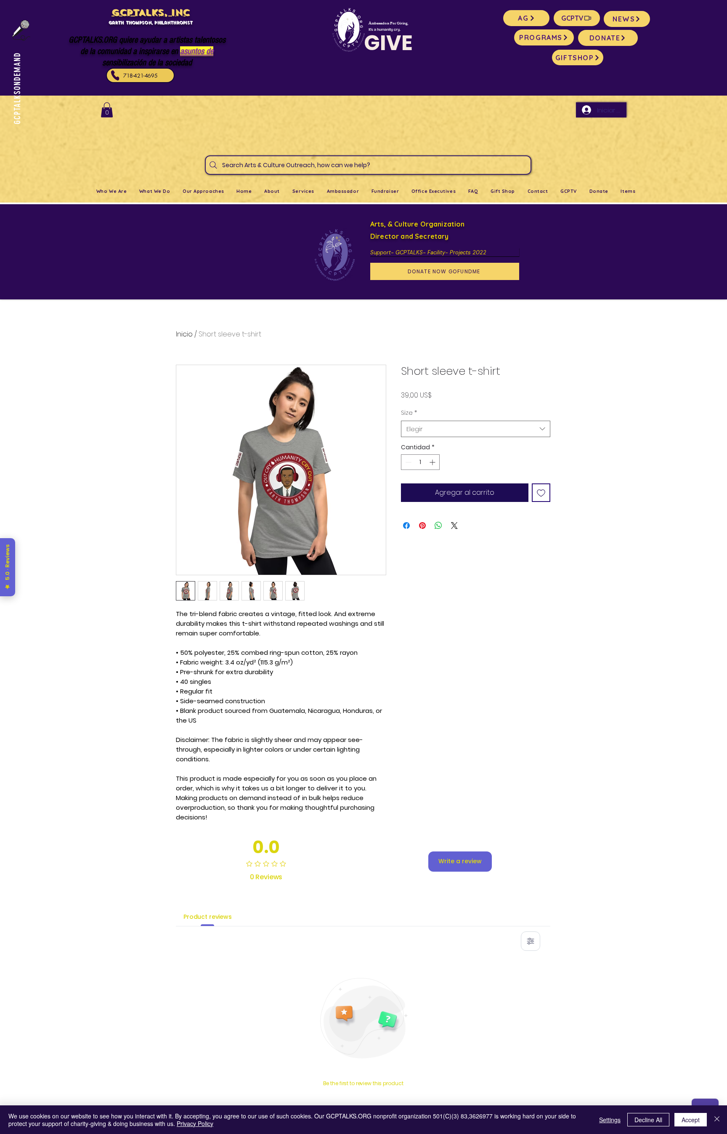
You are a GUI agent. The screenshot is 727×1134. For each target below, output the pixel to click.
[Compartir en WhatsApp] (438, 525)
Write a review (460, 861)
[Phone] (115, 75)
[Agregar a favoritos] (541, 492)
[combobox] (475, 429)
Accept (691, 1119)
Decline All (648, 1119)
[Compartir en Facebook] (406, 525)
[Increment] (433, 462)
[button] (107, 109)
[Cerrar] (717, 1119)
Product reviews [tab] (207, 917)
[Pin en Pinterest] (422, 525)
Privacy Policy (195, 1123)
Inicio (184, 334)
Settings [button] (610, 1119)
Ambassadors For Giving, (388, 23)
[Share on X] (454, 525)
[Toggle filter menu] (530, 941)
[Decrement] (407, 462)
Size (409, 413)
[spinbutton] (420, 462)
